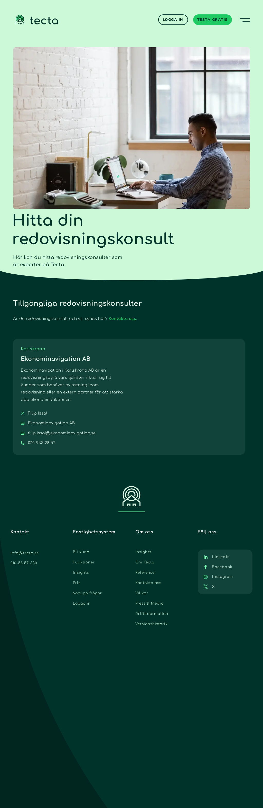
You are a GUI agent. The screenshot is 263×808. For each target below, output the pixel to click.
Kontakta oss (148, 583)
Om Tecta (144, 562)
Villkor (141, 593)
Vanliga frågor (87, 593)
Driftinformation (151, 614)
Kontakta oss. (123, 319)
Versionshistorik (151, 624)
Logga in (82, 603)
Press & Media (149, 603)
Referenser (145, 572)
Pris (76, 583)
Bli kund (81, 552)
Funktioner (84, 562)
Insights (81, 572)
